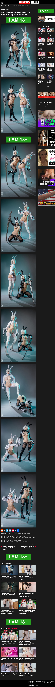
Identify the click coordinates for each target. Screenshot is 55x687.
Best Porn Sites (31, 682)
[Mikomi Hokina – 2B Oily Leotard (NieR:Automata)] (9, 587)
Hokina (15, 533)
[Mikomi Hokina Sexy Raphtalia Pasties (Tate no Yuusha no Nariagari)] (27, 635)
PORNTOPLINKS (32, 685)
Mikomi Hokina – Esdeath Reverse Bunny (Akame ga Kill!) (8, 578)
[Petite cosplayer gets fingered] (50, 30)
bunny (3, 533)
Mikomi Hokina (4, 574)
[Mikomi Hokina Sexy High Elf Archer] (9, 667)
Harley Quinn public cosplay (50, 44)
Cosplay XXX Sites (50, 681)
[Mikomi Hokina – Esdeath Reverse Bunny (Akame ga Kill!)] (9, 570)
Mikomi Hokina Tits (17, 540)
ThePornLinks (43, 684)
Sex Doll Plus (49, 684)
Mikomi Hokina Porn (18, 539)
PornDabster (38, 682)
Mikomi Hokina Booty (19, 535)
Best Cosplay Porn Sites (40, 681)
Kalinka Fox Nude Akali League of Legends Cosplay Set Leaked (49, 83)
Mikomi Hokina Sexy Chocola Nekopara (9, 659)
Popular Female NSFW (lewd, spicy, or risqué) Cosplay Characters (46, 105)
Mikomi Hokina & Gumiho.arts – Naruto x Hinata (26, 578)
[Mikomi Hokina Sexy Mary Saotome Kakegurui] (27, 652)
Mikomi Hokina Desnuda (19, 536)
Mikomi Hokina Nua (30, 537)
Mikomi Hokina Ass (27, 533)
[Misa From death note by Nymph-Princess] (42, 77)
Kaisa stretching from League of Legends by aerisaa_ (41, 70)
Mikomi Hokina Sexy (6, 540)
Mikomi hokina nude (6, 539)
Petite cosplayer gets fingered (50, 34)
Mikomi (20, 533)
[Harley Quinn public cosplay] (50, 40)
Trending (40, 29)
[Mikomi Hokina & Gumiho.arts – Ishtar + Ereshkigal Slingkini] (9, 604)
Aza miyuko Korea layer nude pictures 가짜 (50, 70)
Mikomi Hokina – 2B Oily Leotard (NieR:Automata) (8, 594)
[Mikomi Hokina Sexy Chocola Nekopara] (9, 652)
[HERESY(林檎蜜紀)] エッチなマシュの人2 (41, 59)
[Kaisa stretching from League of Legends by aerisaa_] (42, 65)
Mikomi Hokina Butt (6, 536)
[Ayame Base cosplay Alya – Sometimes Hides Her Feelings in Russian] (42, 40)
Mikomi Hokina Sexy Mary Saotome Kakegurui (26, 659)
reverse (25, 541)
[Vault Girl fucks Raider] (42, 30)
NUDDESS (38, 685)
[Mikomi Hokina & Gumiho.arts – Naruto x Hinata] (27, 570)
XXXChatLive (49, 682)
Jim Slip (44, 682)
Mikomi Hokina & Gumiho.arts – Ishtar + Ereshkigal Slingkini (7, 611)
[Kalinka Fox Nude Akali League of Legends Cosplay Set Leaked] (50, 77)
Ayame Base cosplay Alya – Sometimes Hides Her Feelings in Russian (41, 46)
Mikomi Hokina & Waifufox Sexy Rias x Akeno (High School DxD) (27, 611)
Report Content (31, 681)
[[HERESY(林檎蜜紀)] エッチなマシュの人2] (42, 54)
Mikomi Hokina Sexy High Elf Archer (9, 674)
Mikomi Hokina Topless (7, 541)
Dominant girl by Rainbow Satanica (50, 59)
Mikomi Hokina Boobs (6, 535)
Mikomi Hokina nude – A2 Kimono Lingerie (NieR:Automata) (26, 594)
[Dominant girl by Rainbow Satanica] (50, 54)
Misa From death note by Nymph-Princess (41, 82)
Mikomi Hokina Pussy (29, 539)
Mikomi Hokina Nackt (6, 537)
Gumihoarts (9, 533)
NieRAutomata (18, 541)
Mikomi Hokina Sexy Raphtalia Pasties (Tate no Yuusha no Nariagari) (26, 643)
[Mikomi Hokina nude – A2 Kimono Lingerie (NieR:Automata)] (27, 587)
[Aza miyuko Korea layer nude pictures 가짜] (50, 65)
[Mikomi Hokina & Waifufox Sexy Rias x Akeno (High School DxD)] (27, 604)
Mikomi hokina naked (18, 537)
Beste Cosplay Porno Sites (34, 684)
